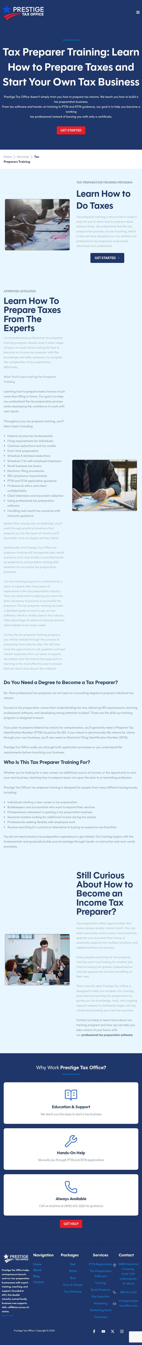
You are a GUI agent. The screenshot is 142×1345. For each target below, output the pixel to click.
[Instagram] (122, 1331)
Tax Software (73, 1291)
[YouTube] (103, 1331)
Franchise (100, 1317)
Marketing (101, 1303)
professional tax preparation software (107, 1035)
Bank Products (100, 1289)
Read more (8, 1315)
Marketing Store (100, 1310)
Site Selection (100, 1296)
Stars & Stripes (73, 1284)
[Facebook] (94, 1331)
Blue (73, 1278)
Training (100, 1283)
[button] (107, 258)
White (73, 1271)
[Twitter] (112, 1331)
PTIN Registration (100, 1264)
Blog (36, 1276)
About (37, 1270)
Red (72, 1264)
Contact (38, 1282)
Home (37, 1264)
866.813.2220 (128, 1292)
